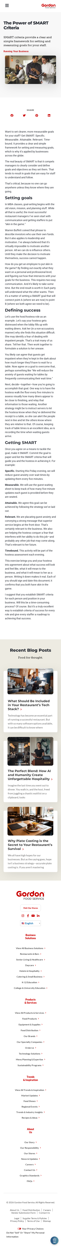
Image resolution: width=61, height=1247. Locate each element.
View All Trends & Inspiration (29, 1090)
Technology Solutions (29, 1053)
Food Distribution (29, 1030)
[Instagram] (22, 915)
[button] (11, 115)
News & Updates (29, 1158)
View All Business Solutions (29, 948)
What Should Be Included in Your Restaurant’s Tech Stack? (29, 705)
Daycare (29, 965)
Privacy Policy (17, 1221)
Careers (29, 1164)
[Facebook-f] (28, 915)
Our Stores (29, 1153)
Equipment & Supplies (29, 1024)
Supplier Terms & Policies (35, 1218)
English (29, 923)
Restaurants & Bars (29, 953)
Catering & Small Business (29, 976)
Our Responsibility (29, 1147)
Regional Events (30, 1106)
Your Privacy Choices (33, 1228)
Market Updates (29, 1095)
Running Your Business (16, 51)
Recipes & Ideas (29, 1117)
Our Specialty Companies (29, 1042)
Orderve (29, 1047)
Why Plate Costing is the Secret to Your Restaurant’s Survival (30, 845)
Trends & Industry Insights (29, 1112)
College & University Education (29, 988)
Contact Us (29, 1170)
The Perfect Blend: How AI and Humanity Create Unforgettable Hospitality (29, 775)
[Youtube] (33, 915)
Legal (16, 1218)
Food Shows (30, 1101)
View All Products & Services (29, 1012)
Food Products (29, 1018)
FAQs (29, 1181)
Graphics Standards (29, 1175)
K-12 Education (29, 982)
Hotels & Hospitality (29, 971)
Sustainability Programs (29, 1065)
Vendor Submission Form (23, 1212)
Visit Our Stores (30, 908)
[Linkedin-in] (38, 915)
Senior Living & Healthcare (29, 959)
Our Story (29, 1142)
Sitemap (47, 1221)
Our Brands (29, 1036)
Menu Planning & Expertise (29, 1059)
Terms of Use (33, 1221)
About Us (14, 1210)
